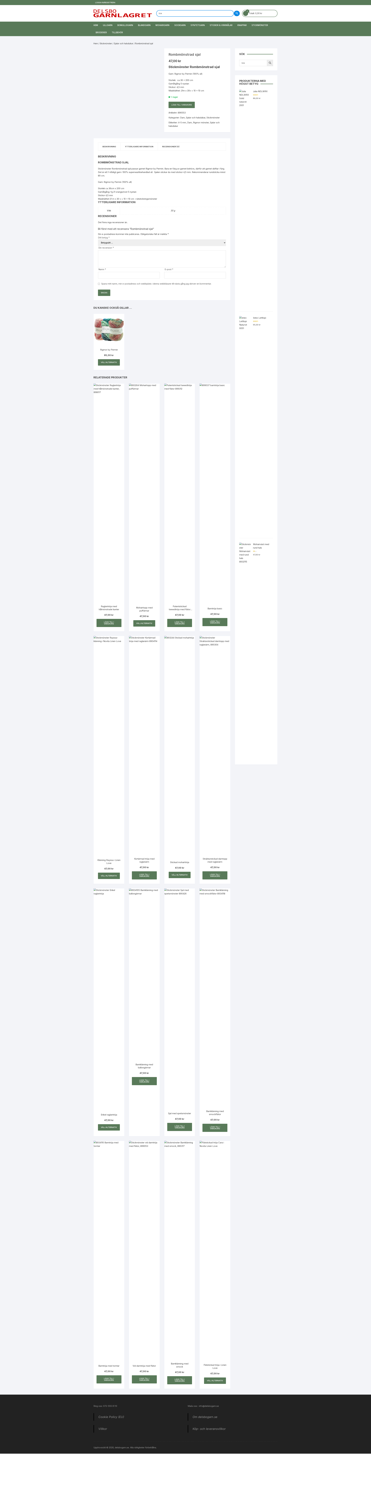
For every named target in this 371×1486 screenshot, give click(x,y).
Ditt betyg (104, 237)
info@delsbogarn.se (209, 1406)
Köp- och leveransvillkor (209, 1429)
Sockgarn (180, 25)
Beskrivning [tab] (109, 146)
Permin (159, 168)
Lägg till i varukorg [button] (109, 623)
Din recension (106, 247)
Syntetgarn (198, 25)
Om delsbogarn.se (205, 1417)
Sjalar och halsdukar (123, 43)
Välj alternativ (109, 362)
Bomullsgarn (125, 25)
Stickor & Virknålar (221, 25)
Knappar (242, 25)
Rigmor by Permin (113, 182)
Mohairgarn (162, 25)
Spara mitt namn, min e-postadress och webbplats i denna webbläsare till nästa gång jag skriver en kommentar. (156, 283)
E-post (169, 269)
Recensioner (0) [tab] (170, 146)
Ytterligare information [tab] (139, 146)
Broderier (101, 32)
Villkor (102, 1429)
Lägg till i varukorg (181, 105)
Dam (182, 117)
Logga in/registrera (105, 2)
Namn (102, 269)
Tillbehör (117, 32)
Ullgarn (107, 25)
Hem (95, 25)
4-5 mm (182, 122)
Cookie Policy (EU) (111, 1417)
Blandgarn (144, 25)
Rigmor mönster (201, 122)
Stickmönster (260, 25)
